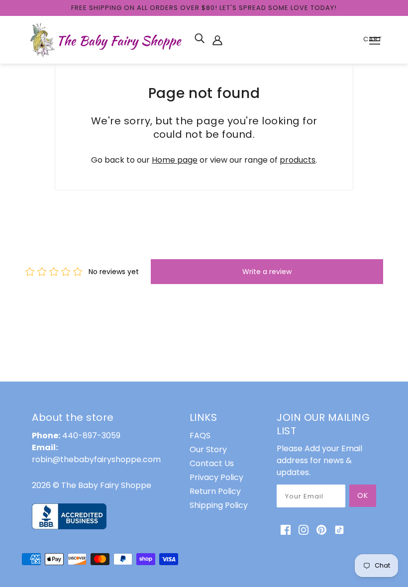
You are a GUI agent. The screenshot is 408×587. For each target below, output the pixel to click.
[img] (199, 38)
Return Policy (215, 491)
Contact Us (212, 463)
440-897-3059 (91, 435)
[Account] (217, 40)
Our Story (208, 449)
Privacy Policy (216, 477)
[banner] (107, 39)
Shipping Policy (219, 505)
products (297, 160)
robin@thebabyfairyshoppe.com (96, 459)
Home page (175, 160)
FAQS (200, 435)
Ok (362, 495)
